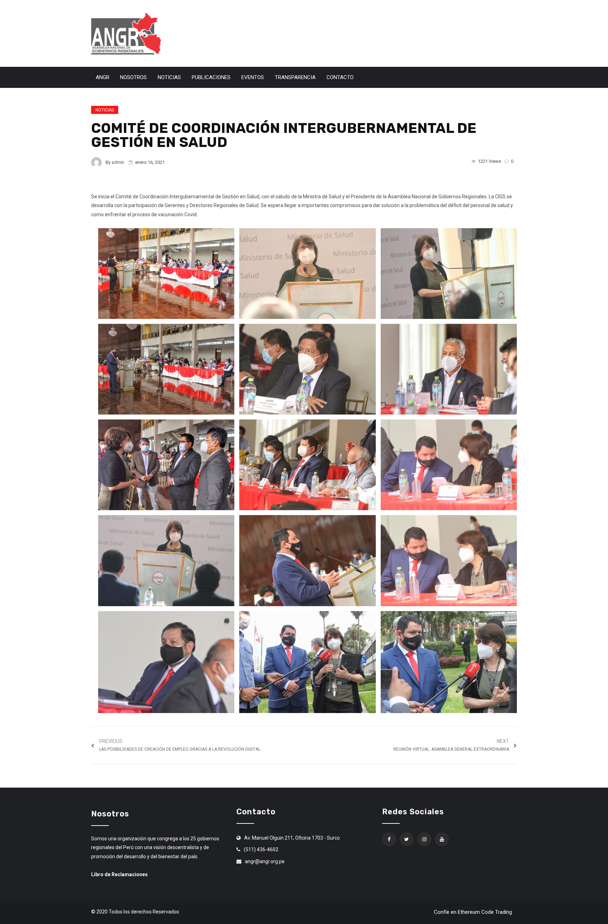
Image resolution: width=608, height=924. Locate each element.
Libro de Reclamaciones (119, 874)
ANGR (102, 77)
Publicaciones (211, 77)
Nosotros (133, 77)
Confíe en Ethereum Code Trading (473, 912)
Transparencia (295, 77)
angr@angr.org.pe (265, 861)
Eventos (252, 77)
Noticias (169, 77)
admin (118, 162)
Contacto (340, 77)
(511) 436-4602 (261, 849)
